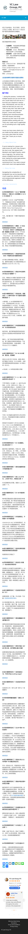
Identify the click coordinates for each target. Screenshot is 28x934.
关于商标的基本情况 (17, 795)
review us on (14, 888)
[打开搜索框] (25, 17)
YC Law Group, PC (16, 6)
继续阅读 (5, 222)
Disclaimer (14, 923)
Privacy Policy (14, 926)
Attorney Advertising (14, 921)
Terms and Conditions (14, 924)
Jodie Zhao (14, 893)
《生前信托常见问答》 (10, 598)
